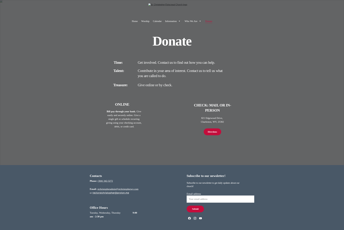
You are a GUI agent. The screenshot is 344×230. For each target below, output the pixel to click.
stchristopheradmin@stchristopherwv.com (117, 189)
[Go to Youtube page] (200, 218)
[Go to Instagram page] (195, 218)
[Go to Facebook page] (189, 218)
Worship (145, 21)
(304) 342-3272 (105, 181)
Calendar (157, 21)
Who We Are (191, 21)
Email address (194, 193)
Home (135, 21)
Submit (195, 209)
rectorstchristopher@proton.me (110, 192)
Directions (212, 132)
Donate (208, 21)
